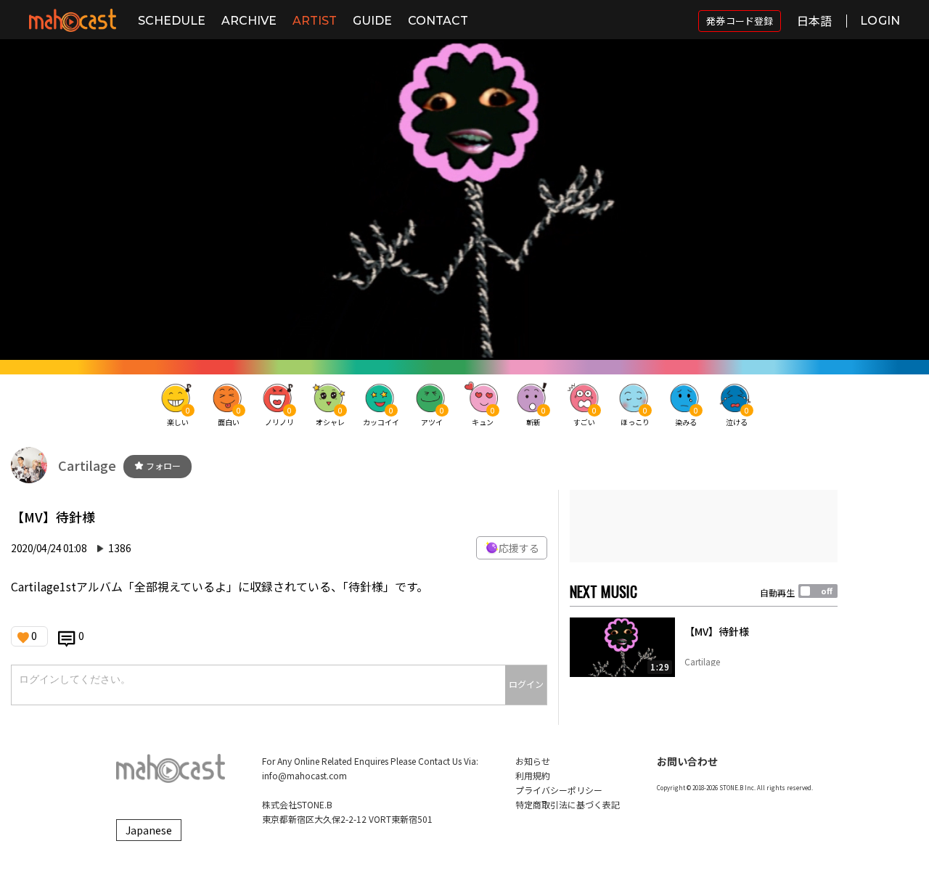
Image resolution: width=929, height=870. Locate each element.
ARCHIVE (249, 21)
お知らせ (532, 761)
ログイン (526, 684)
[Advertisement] (704, 526)
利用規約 (532, 775)
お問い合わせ (687, 761)
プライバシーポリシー (558, 790)
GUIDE (372, 21)
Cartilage (87, 465)
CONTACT (438, 21)
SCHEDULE (171, 21)
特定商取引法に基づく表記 (567, 804)
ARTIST (314, 21)
